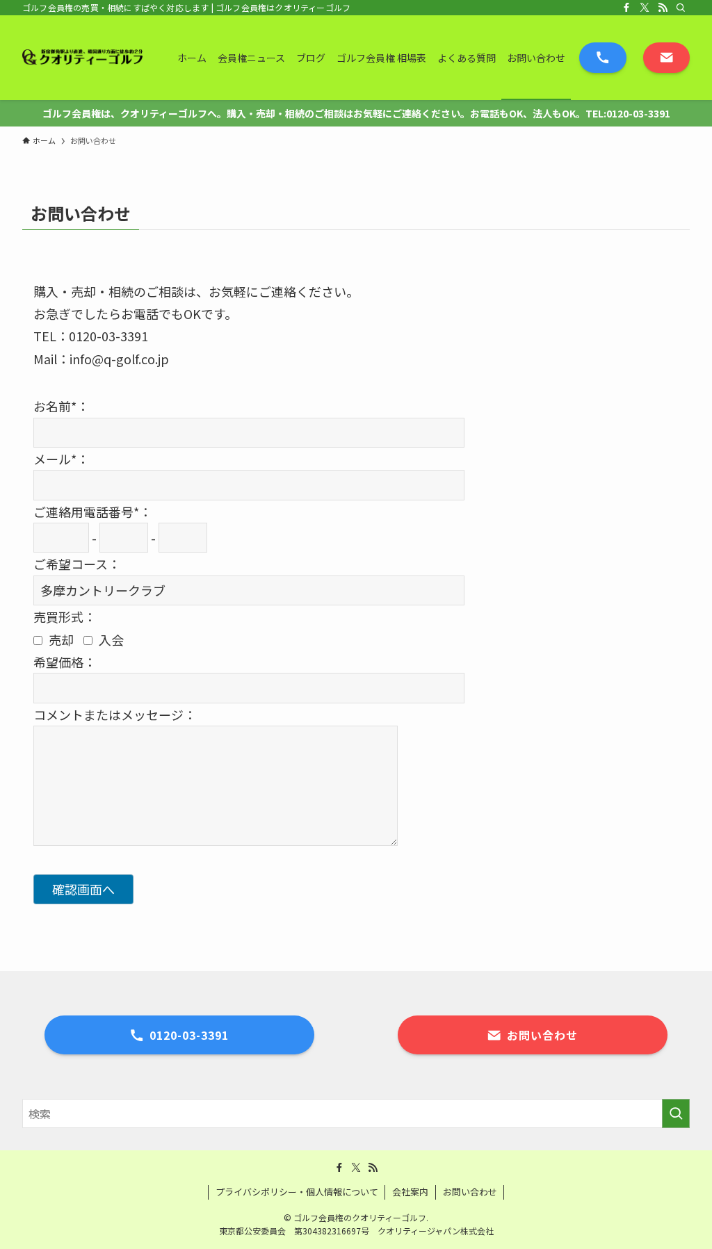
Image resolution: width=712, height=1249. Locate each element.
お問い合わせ (470, 1191)
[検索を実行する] (676, 1113)
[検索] (681, 7)
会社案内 (410, 1191)
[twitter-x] (645, 7)
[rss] (663, 7)
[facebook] (626, 7)
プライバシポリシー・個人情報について (297, 1191)
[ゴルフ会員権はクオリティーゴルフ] (83, 57)
